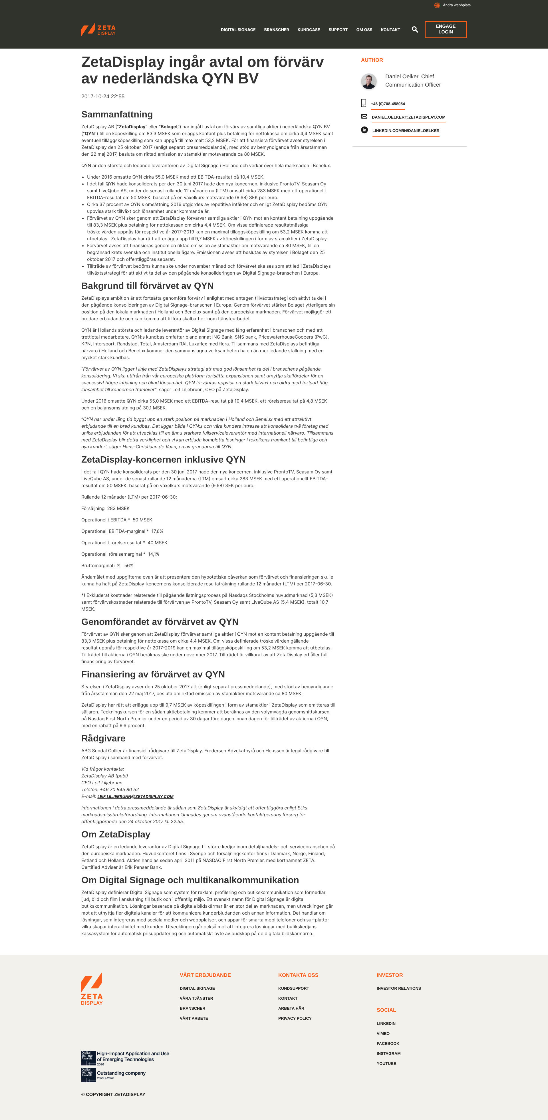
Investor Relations (399, 988)
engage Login (446, 29)
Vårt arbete (194, 1018)
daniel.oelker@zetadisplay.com (409, 117)
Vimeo (383, 1033)
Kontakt (390, 29)
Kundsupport (293, 988)
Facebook (388, 1043)
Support (338, 29)
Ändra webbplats (457, 5)
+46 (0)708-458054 (388, 103)
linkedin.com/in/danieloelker (406, 130)
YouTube (386, 1063)
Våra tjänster (196, 998)
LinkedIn (386, 1023)
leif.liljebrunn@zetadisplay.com (135, 796)
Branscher (276, 29)
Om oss (364, 29)
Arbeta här (291, 1008)
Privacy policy (295, 1018)
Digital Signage (238, 29)
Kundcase (309, 29)
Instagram (389, 1053)
